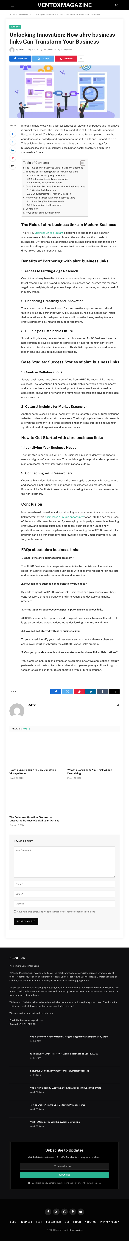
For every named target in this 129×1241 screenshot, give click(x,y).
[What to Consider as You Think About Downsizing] (93, 751)
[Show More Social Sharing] (81, 59)
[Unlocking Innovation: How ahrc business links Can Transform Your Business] (64, 91)
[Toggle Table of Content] (81, 163)
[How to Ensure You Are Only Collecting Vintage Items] (35, 751)
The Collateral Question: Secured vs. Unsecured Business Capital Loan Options (34, 819)
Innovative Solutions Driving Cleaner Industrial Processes (59, 1070)
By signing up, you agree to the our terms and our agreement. (66, 1183)
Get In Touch (73, 1222)
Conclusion (32, 208)
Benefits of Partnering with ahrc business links (51, 171)
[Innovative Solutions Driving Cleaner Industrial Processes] (18, 1075)
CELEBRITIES (53, 1222)
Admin (22, 50)
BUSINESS (15, 27)
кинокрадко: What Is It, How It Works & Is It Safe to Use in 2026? (64, 1053)
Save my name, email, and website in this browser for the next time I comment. (56, 911)
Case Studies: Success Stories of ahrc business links (55, 186)
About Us (90, 1222)
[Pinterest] (12, 158)
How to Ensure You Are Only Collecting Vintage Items (32, 771)
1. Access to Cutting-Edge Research (47, 175)
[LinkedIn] (12, 150)
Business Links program (48, 232)
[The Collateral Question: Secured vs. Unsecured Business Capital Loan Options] (35, 798)
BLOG (13, 1222)
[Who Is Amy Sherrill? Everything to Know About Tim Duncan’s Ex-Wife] (18, 1092)
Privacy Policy (83, 1183)
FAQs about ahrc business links (43, 212)
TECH (39, 1222)
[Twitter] (12, 142)
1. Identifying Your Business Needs (47, 201)
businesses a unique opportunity (64, 516)
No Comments (50, 50)
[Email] (12, 166)
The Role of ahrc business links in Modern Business (54, 167)
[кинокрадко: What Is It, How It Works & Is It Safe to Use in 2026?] (18, 1058)
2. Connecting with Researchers (46, 205)
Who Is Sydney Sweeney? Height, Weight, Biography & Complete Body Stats (69, 1036)
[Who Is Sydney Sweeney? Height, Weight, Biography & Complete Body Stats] (18, 1041)
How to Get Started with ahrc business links (50, 197)
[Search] (116, 5)
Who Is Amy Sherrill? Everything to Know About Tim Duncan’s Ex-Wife (65, 1088)
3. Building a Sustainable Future (46, 182)
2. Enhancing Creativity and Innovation (49, 179)
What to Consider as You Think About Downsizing (89, 771)
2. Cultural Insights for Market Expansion (51, 194)
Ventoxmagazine (74, 1230)
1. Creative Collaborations (43, 190)
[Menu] (13, 5)
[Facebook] (12, 134)
